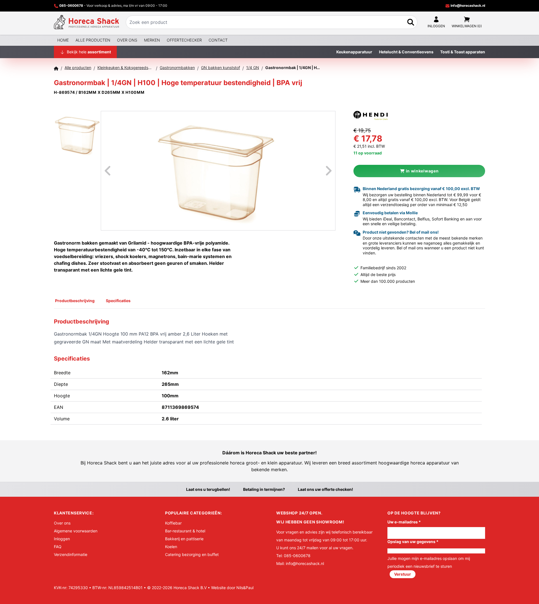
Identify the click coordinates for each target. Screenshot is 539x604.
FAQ (57, 546)
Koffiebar (173, 523)
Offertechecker (184, 40)
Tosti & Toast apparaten (462, 51)
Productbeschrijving (75, 300)
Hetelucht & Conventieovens (406, 51)
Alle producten (93, 40)
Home (63, 40)
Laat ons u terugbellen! (208, 489)
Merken (152, 40)
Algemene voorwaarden (75, 530)
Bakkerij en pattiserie (184, 538)
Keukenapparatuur (354, 51)
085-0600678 (71, 5)
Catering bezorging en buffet (192, 554)
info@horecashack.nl (467, 5)
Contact (218, 40)
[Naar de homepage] (86, 22)
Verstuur (402, 574)
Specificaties (118, 300)
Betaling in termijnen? (264, 489)
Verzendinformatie (70, 554)
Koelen (171, 546)
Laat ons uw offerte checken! (325, 489)
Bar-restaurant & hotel (185, 530)
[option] (218, 170)
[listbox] (218, 170)
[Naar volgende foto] (321, 170)
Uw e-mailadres (404, 521)
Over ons (127, 40)
